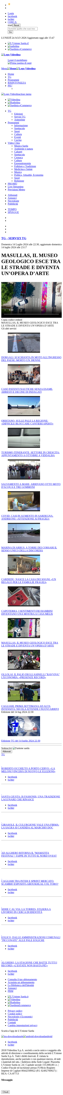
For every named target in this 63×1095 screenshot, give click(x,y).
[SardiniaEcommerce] (19, 1005)
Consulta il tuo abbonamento (22, 979)
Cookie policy (15, 1013)
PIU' (10, 85)
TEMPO (12, 209)
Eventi (17, 137)
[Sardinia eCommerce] (20, 49)
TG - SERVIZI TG (13, 238)
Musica (18, 172)
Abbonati (12, 195)
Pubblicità (13, 203)
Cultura (18, 134)
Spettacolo (19, 128)
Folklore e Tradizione (25, 166)
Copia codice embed (11, 319)
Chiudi (5, 1092)
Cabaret (18, 151)
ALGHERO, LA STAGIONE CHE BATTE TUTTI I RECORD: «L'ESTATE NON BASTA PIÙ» (29, 964)
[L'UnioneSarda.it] (18, 996)
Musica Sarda (21, 145)
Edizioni (18, 113)
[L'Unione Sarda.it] (18, 43)
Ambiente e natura (23, 148)
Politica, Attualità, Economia (28, 175)
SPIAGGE (13, 212)
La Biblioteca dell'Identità (21, 985)
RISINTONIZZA (17, 82)
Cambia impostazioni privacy (22, 1025)
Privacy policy (15, 1010)
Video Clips (14, 143)
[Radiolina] (13, 46)
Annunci (12, 198)
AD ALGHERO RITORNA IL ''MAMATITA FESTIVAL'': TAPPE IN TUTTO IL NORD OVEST (29, 854)
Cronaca (18, 157)
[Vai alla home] (11, 68)
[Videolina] (11, 54)
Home (11, 74)
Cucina (17, 140)
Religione (19, 180)
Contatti (12, 1022)
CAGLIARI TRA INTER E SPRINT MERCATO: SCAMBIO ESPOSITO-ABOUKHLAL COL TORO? (29, 882)
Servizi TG (20, 116)
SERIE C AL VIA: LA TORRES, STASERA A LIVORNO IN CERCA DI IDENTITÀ (26, 910)
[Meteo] (9, 5)
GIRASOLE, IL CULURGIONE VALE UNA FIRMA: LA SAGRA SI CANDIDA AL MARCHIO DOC (30, 826)
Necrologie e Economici (20, 1016)
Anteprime (19, 119)
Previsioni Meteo (16, 189)
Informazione (21, 125)
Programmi (13, 79)
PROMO (12, 183)
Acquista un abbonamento (21, 982)
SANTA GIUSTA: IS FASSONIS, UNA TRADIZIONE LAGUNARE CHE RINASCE (30, 798)
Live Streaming (15, 186)
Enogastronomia (22, 163)
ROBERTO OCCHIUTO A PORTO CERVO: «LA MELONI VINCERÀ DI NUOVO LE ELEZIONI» (28, 770)
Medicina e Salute (23, 169)
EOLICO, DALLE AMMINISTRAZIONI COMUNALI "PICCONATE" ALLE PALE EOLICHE (30, 939)
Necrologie (13, 200)
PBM (10, 991)
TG (9, 77)
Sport (17, 131)
